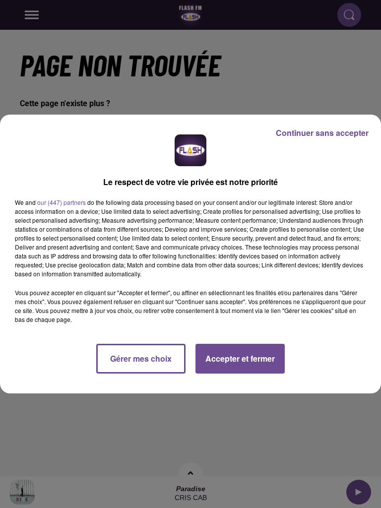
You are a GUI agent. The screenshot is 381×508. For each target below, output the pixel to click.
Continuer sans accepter (322, 132)
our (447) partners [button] (61, 202)
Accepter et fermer (240, 358)
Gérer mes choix (141, 358)
